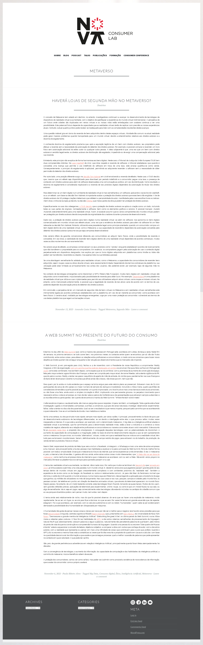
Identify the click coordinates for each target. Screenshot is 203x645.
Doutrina (101, 105)
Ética (118, 573)
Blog (66, 55)
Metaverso (110, 309)
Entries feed (136, 621)
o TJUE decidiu (86, 206)
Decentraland (138, 277)
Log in (133, 615)
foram (46, 516)
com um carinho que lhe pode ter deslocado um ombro (93, 368)
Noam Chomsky (98, 514)
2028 (46, 371)
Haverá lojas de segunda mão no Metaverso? (101, 100)
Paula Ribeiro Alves (72, 573)
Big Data (94, 573)
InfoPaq (89, 201)
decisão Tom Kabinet (91, 177)
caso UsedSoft (78, 163)
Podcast (76, 55)
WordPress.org (137, 632)
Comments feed (138, 626)
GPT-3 (99, 519)
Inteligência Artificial (131, 573)
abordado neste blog (57, 430)
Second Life (140, 465)
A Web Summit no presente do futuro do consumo (101, 335)
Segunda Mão (123, 309)
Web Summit (69, 352)
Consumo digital (107, 573)
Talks (87, 55)
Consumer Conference (136, 55)
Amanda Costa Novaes (86, 309)
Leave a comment (139, 309)
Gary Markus (129, 514)
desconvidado (54, 514)
